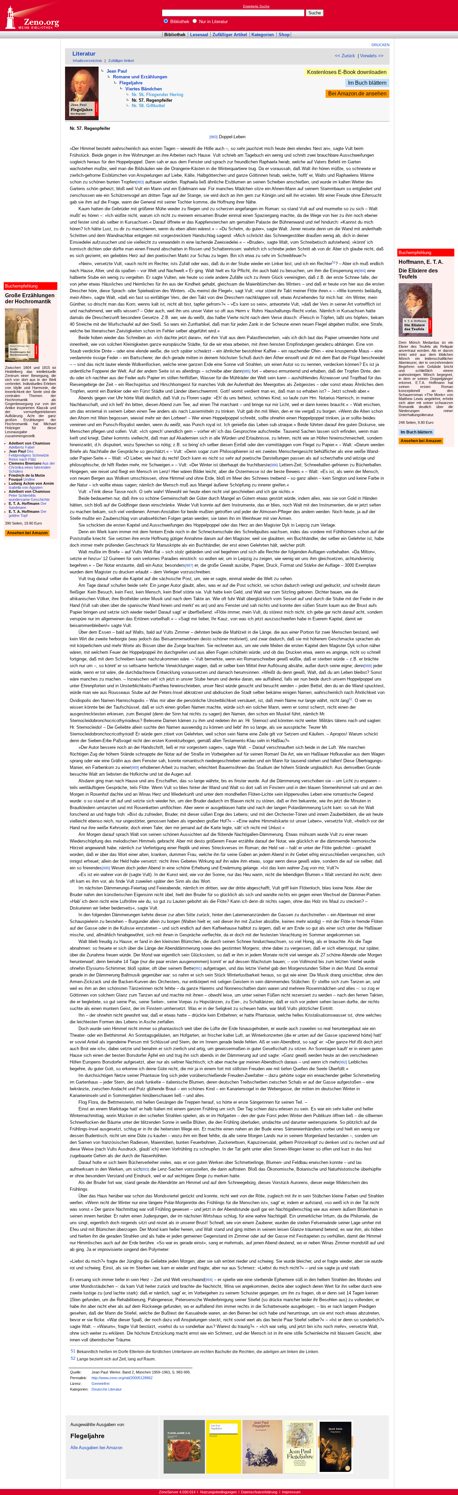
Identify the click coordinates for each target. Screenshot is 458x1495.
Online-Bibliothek (32, 15)
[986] (274, 465)
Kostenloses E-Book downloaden (347, 72)
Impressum (291, 1492)
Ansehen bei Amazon (421, 441)
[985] (246, 371)
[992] (343, 1062)
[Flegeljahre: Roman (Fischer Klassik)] (335, 1472)
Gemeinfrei (100, 1384)
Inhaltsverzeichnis (87, 61)
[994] (209, 1280)
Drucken (380, 45)
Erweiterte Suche (256, 6)
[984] (362, 271)
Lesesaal (199, 34)
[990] (106, 868)
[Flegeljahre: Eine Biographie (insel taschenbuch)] (300, 1472)
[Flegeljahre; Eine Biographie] (184, 1472)
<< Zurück (345, 55)
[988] (368, 666)
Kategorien (262, 34)
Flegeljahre (130, 82)
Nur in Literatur (213, 21)
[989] (135, 768)
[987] (189, 565)
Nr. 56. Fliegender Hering (157, 94)
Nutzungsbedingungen (218, 1492)
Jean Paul (117, 71)
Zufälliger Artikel (230, 34)
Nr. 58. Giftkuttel (148, 105)
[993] (145, 1169)
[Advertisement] (427, 15)
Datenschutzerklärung (259, 1492)
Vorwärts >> (372, 55)
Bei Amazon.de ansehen (357, 93)
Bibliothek (179, 21)
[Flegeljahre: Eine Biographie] (223, 1472)
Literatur (84, 54)
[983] (214, 137)
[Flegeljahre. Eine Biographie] (262, 1472)
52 (350, 699)
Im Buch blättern (367, 83)
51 (333, 262)
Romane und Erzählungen (140, 76)
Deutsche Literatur (107, 1389)
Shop (284, 34)
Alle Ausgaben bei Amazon (96, 1447)
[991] (198, 968)
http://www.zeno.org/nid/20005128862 (122, 1378)
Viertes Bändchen (143, 88)
